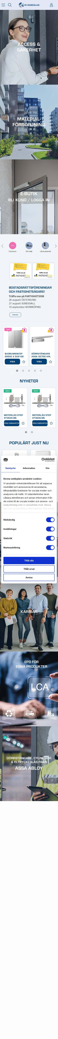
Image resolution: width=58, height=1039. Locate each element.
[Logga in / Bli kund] (51, 5)
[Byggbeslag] (29, 5)
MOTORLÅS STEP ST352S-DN (13, 416)
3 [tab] (29, 371)
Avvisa (29, 577)
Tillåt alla (29, 560)
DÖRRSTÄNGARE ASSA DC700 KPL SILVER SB (41, 356)
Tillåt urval (29, 569)
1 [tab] (17, 371)
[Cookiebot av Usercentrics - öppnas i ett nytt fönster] (42, 460)
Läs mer (15, 315)
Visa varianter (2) (11, 424)
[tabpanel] (15, 346)
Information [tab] (29, 468)
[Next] (55, 244)
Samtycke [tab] (10, 468)
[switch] (50, 529)
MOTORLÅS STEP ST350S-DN (41, 416)
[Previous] (2, 244)
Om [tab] (47, 468)
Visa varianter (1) (12, 362)
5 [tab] (41, 371)
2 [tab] (23, 371)
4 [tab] (35, 371)
